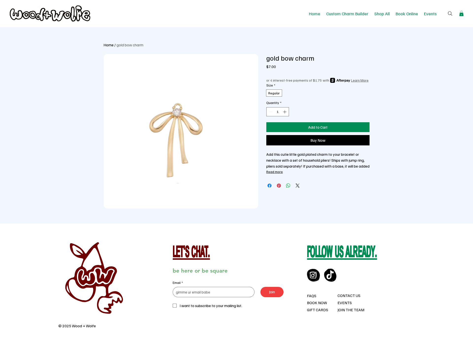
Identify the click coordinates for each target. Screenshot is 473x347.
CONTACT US (349, 295)
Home (108, 44)
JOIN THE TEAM (351, 309)
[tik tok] (330, 275)
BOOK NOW (317, 302)
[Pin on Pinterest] (279, 186)
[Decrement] (270, 111)
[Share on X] (298, 186)
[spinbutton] (277, 111)
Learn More (360, 80)
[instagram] (313, 275)
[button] (461, 13)
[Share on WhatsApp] (288, 186)
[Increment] (285, 111)
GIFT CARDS (317, 309)
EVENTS (345, 302)
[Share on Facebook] (269, 186)
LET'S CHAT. (191, 253)
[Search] (450, 13)
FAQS (311, 295)
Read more (274, 172)
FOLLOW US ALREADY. (342, 253)
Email (178, 282)
